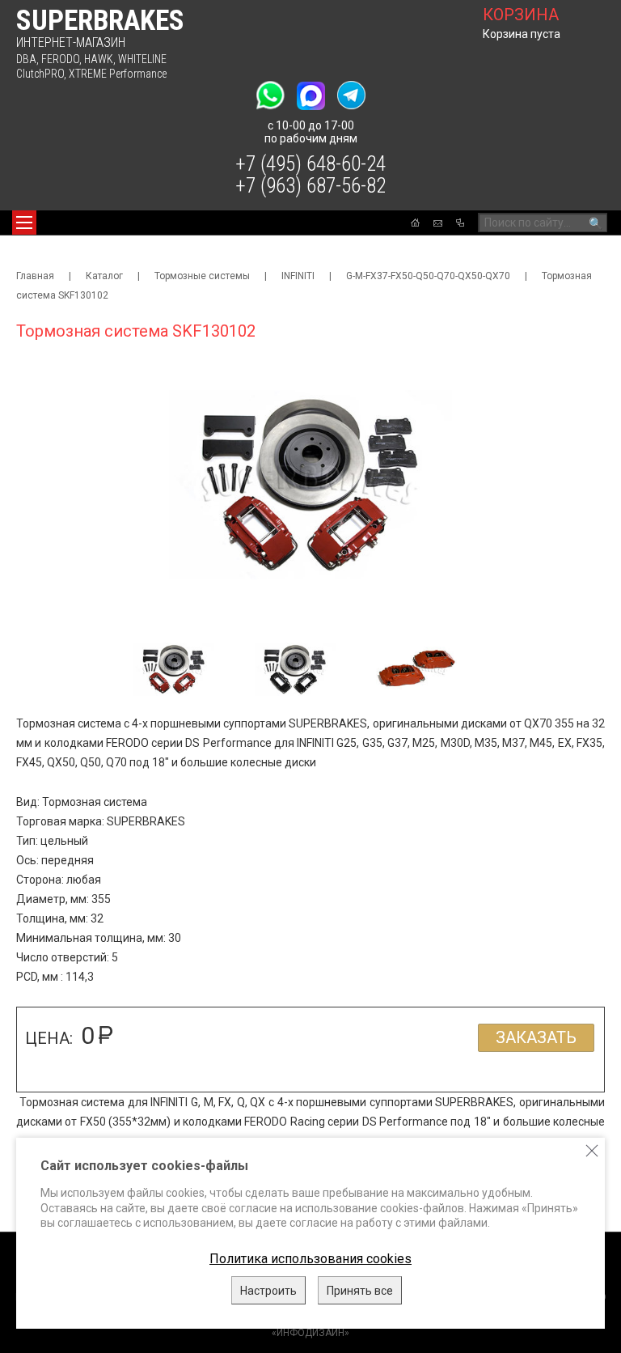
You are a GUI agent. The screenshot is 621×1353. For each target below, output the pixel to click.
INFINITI (298, 276)
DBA (26, 59)
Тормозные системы (202, 276)
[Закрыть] (592, 1151)
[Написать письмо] (437, 223)
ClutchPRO (40, 73)
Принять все (360, 1290)
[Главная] (415, 222)
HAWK (98, 59)
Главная (35, 276)
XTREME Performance (118, 73)
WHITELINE (142, 59)
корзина (521, 14)
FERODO (60, 59)
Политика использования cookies (310, 1258)
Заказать (536, 1037)
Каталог (104, 276)
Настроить (268, 1290)
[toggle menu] (24, 222)
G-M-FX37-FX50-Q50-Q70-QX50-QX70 (428, 276)
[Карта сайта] (460, 222)
